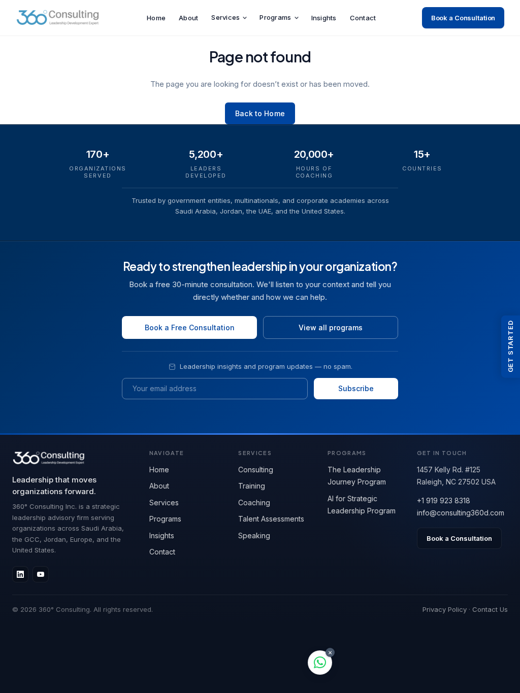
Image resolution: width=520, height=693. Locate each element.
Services (225, 17)
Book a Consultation (463, 18)
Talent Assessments (271, 518)
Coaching (254, 502)
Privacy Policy (444, 609)
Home (156, 18)
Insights (324, 18)
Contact (363, 18)
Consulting (255, 469)
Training (251, 485)
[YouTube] (40, 574)
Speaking (254, 535)
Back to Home (260, 113)
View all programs (331, 327)
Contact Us (490, 609)
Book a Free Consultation (190, 327)
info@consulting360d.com (460, 512)
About (188, 18)
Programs (275, 17)
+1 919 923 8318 (443, 500)
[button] (320, 662)
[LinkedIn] (20, 574)
